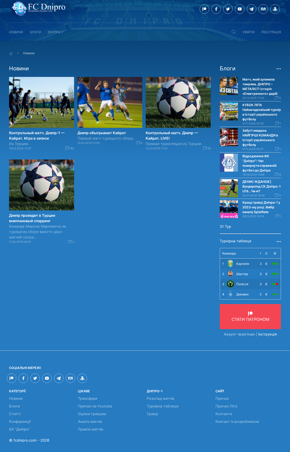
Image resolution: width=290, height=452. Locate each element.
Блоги (35, 32)
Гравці (152, 414)
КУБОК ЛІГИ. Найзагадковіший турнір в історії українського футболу (261, 112)
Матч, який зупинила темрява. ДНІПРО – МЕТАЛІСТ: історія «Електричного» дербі (260, 86)
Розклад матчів (160, 398)
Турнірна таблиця (163, 406)
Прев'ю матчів (90, 429)
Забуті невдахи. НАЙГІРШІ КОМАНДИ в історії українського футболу (260, 137)
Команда (229, 253)
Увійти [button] (249, 32)
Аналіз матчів (90, 421)
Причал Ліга (226, 406)
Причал (222, 398)
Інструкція (267, 334)
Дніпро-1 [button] (55, 32)
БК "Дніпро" (19, 429)
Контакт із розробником (237, 421)
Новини (16, 32)
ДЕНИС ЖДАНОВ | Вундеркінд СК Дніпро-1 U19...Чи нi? (261, 186)
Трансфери (87, 398)
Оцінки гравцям (92, 414)
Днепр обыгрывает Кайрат (101, 133)
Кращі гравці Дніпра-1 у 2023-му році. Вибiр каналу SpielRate (261, 207)
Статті (15, 414)
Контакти (223, 414)
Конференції (20, 421)
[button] (233, 32)
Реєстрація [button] (271, 32)
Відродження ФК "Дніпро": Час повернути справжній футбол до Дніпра (259, 163)
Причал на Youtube (95, 406)
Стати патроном (250, 319)
